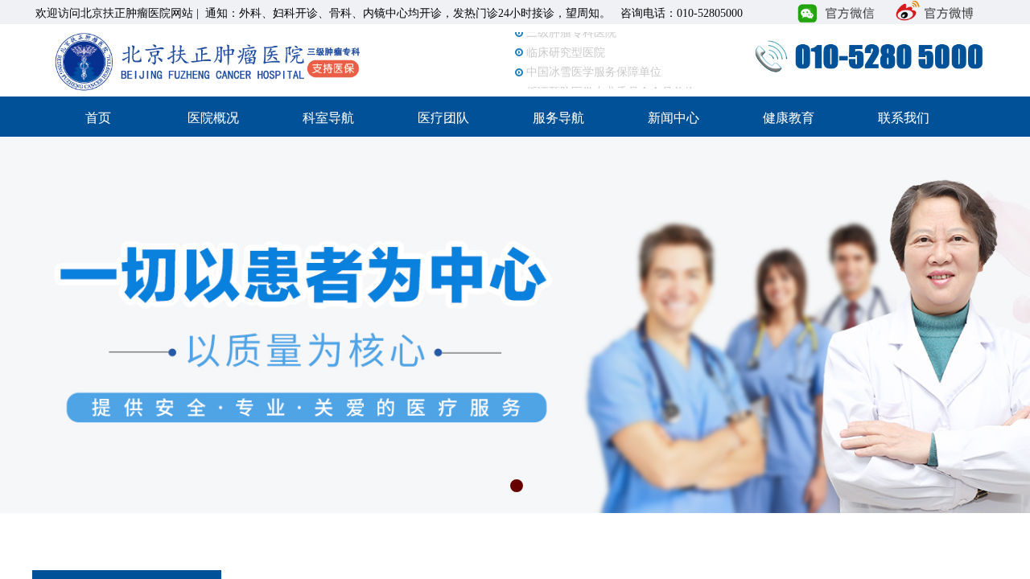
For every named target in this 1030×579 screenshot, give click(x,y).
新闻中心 (673, 118)
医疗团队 (443, 118)
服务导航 (558, 118)
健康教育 (788, 118)
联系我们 (903, 118)
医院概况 (213, 118)
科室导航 (328, 118)
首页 (98, 118)
